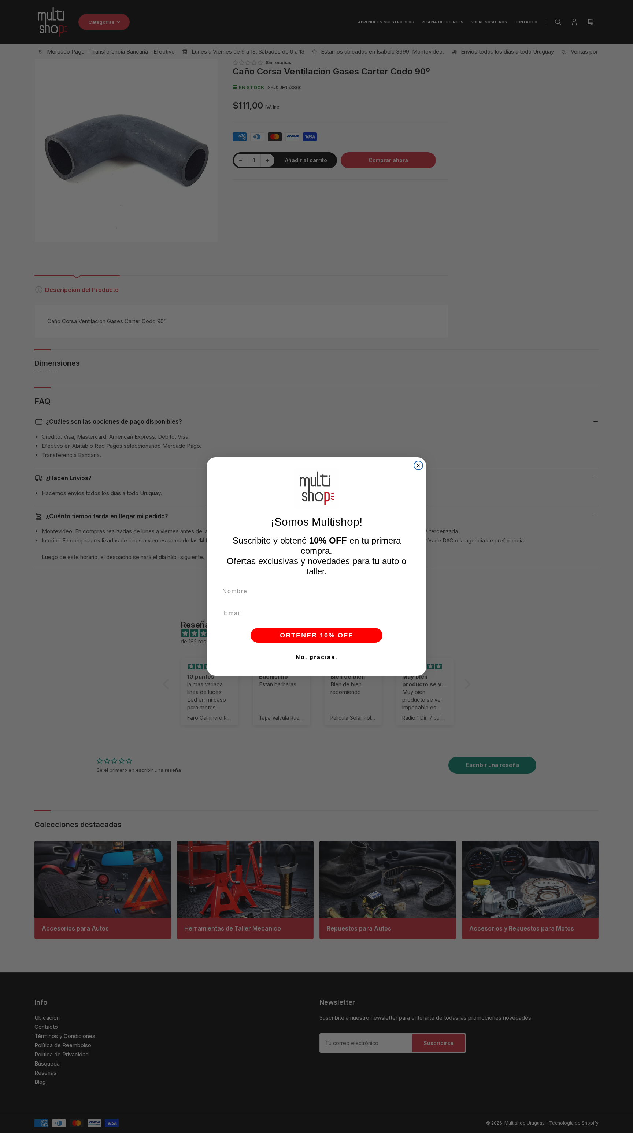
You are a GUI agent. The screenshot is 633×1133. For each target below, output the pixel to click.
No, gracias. (316, 657)
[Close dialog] (418, 465)
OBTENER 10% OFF (316, 635)
